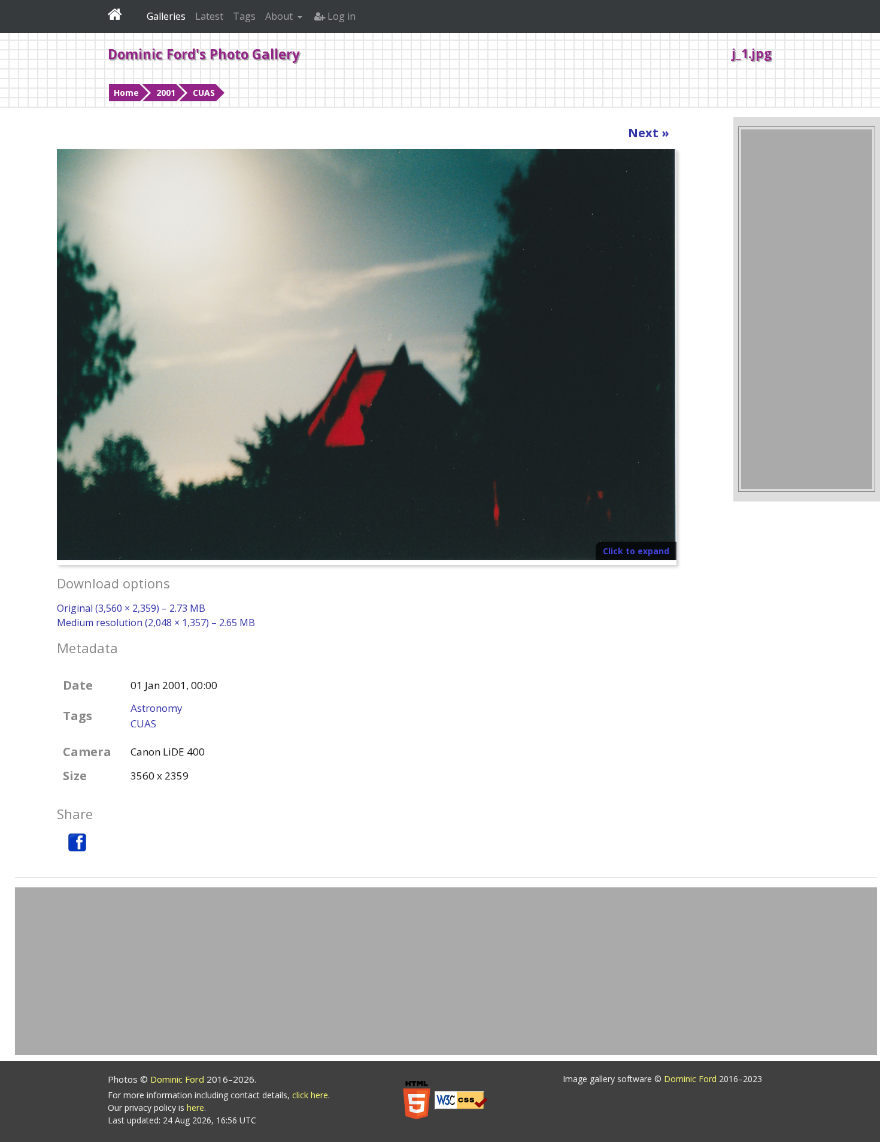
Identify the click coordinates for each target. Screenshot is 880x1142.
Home (126, 92)
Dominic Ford (178, 1079)
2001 (165, 92)
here (195, 1107)
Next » (648, 133)
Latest (209, 16)
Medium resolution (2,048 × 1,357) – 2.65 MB (156, 622)
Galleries (166, 16)
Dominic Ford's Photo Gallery (204, 54)
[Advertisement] (806, 309)
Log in (340, 16)
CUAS (204, 92)
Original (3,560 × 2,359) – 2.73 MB (131, 608)
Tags (244, 16)
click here (310, 1095)
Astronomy (157, 708)
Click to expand (636, 551)
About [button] (280, 16)
